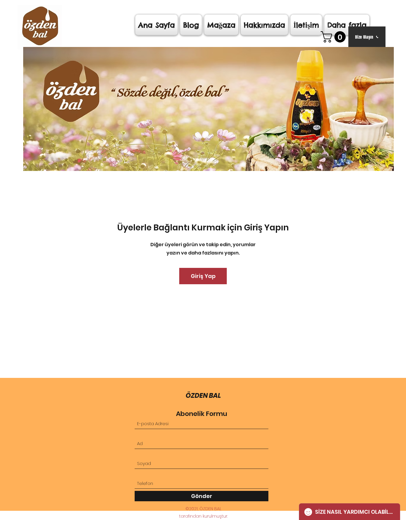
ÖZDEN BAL (203, 395)
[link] (334, 37)
